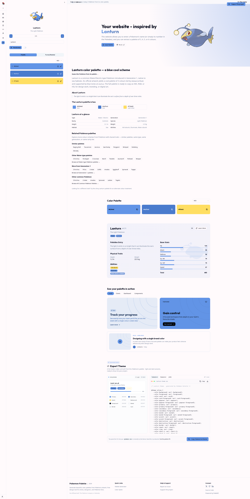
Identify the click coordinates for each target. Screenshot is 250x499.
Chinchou (76, 159)
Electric (105, 118)
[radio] (137, 377)
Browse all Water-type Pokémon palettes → (86, 162)
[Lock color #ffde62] (58, 81)
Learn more (114, 325)
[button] (36, 66)
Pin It (120, 45)
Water (100, 118)
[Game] (3, 17)
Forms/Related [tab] (50, 55)
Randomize (17, 47)
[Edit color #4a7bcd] (61, 74)
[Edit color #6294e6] (61, 66)
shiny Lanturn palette (102, 188)
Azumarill (121, 159)
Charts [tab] (118, 293)
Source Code (209, 490)
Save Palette (109, 45)
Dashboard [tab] (127, 293)
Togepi (133, 169)
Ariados (106, 169)
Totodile (111, 159)
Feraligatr (86, 159)
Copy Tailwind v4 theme (199, 439)
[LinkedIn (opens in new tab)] (213, 486)
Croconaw (95, 159)
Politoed (130, 159)
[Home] (3, 13)
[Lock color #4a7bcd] (58, 74)
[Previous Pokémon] (10, 36)
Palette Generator (120, 486)
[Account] (3, 33)
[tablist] (36, 55)
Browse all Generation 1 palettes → (83, 173)
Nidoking (135, 147)
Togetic (118, 180)
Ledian (110, 180)
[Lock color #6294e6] (58, 66)
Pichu (84, 169)
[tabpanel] (36, 71)
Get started (168, 324)
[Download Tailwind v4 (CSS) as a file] (207, 381)
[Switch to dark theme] (3, 37)
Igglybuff (116, 169)
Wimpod (125, 147)
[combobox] (36, 42)
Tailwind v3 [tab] (163, 377)
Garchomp (106, 147)
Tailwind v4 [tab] (155, 377)
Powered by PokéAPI (212, 493)
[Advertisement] (158, 463)
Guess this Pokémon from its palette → (85, 74)
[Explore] (3, 21)
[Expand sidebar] (3, 8)
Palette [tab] (23, 55)
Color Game (118, 490)
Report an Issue (165, 486)
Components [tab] (138, 293)
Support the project (166, 490)
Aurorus (97, 147)
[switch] (24, 47)
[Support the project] (3, 42)
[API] (3, 29)
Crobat (92, 169)
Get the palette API (165, 439)
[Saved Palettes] (3, 25)
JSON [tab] (170, 377)
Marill (104, 159)
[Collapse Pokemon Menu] (64, 2)
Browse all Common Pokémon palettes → (85, 183)
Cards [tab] (110, 293)
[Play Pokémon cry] (192, 228)
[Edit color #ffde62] (61, 81)
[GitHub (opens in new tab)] (210, 486)
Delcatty (75, 151)
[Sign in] (2, 496)
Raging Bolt (77, 147)
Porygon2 (116, 147)
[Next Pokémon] (62, 36)
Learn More (202, 228)
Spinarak (125, 169)
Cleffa (99, 169)
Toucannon (87, 147)
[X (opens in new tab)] (206, 486)
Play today (243, 2)
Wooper (138, 159)
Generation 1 (142, 118)
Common (105, 121)
